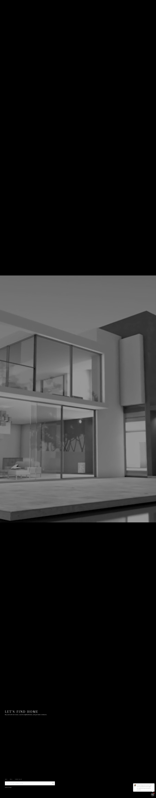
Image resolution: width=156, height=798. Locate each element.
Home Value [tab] (18, 779)
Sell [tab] (11, 779)
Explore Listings (8, 787)
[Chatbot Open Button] (153, 795)
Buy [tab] (6, 779)
